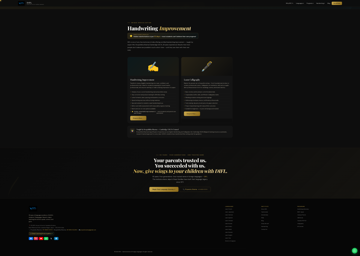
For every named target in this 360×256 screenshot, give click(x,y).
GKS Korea (300, 218)
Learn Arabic (228, 226)
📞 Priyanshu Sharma (195, 189)
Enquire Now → (138, 118)
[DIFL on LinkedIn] (56, 238)
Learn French (228, 209)
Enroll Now (337, 3)
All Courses (300, 226)
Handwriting (264, 226)
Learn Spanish (229, 218)
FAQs (262, 218)
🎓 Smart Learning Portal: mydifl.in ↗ (41, 233)
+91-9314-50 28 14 (71, 230)
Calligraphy (300, 223)
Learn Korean (228, 223)
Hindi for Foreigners (230, 241)
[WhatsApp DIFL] (46, 238)
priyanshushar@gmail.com (88, 230)
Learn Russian (229, 232)
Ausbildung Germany (303, 209)
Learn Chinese (229, 220)
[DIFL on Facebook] (31, 238)
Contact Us (264, 229)
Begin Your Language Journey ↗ (164, 189)
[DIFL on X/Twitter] (51, 238)
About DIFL (264, 209)
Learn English (228, 235)
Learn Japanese (229, 212)
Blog (329, 3)
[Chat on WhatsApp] (355, 251)
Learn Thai (228, 238)
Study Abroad (265, 223)
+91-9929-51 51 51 (47, 230)
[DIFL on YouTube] (41, 238)
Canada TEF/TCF (301, 220)
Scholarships (264, 215)
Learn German (229, 215)
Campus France (301, 215)
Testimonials (264, 212)
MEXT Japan (300, 212)
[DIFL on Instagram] (36, 238)
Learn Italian (228, 229)
